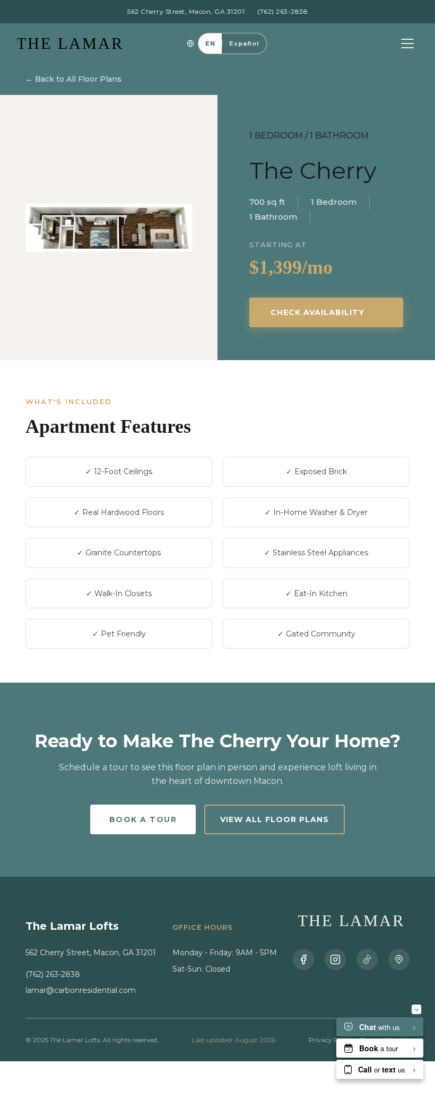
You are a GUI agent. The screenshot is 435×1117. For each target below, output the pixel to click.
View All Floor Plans (274, 819)
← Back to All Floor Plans (73, 79)
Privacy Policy (330, 1040)
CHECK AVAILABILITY (317, 312)
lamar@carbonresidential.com (80, 990)
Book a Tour (143, 819)
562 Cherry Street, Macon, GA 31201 (186, 11)
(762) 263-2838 (282, 11)
